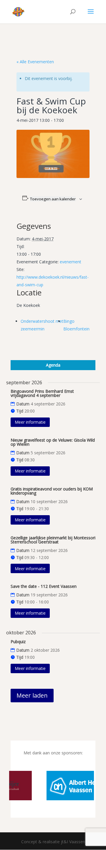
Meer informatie (30, 422)
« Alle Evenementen (35, 61)
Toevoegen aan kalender (53, 199)
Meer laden (32, 695)
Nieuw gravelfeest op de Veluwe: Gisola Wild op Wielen (53, 442)
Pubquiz (18, 641)
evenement (70, 262)
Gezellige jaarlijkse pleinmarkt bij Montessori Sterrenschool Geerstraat (53, 540)
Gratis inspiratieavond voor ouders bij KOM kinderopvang (52, 491)
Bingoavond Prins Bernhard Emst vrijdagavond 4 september (42, 393)
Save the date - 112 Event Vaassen (44, 586)
